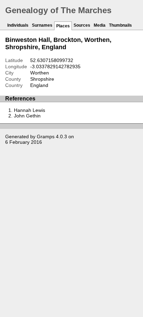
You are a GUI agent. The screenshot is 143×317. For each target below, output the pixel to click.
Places (63, 26)
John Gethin (27, 115)
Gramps (45, 136)
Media (100, 25)
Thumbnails (120, 25)
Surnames (42, 25)
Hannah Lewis (29, 110)
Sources (82, 25)
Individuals (17, 25)
